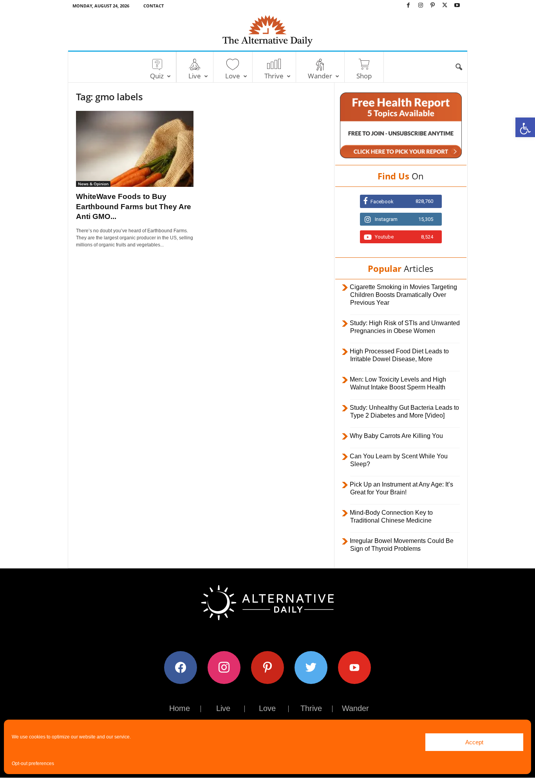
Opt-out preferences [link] (33, 763)
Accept (474, 742)
